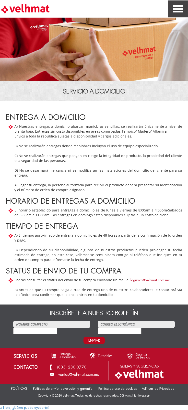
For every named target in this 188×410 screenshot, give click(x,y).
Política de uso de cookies (117, 388)
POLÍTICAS (19, 388)
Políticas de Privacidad (158, 388)
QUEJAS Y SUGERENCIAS (139, 366)
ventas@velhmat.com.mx (78, 375)
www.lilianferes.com (137, 395)
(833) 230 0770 (71, 367)
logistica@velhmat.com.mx (150, 280)
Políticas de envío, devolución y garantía (63, 388)
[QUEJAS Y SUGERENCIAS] (139, 373)
